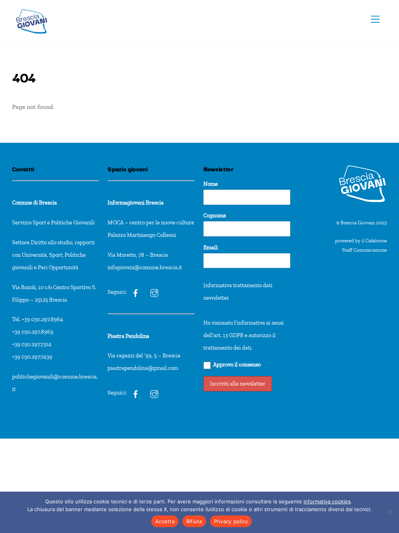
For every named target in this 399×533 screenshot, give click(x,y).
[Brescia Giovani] (31, 37)
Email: (210, 247)
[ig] (135, 291)
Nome (210, 183)
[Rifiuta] (389, 512)
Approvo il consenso (237, 364)
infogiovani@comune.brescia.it (145, 267)
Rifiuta (194, 521)
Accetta (165, 521)
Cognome (214, 215)
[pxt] (135, 392)
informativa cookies (327, 501)
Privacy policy (231, 521)
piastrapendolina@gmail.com (143, 367)
